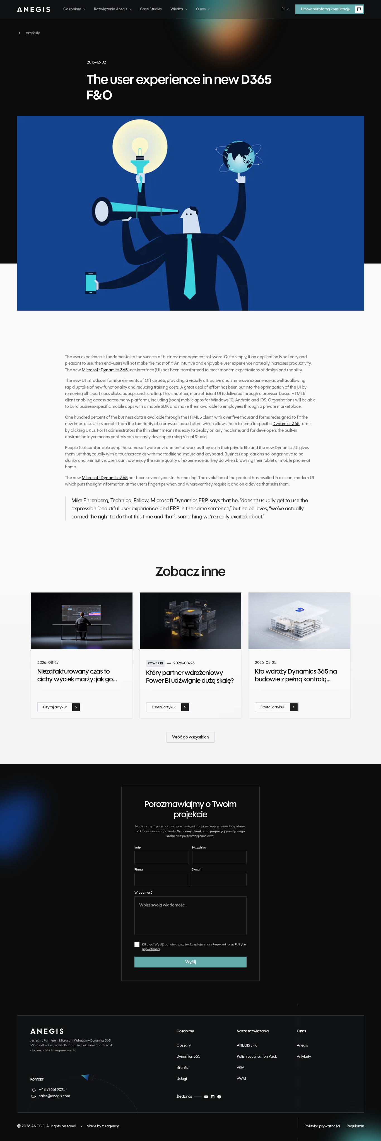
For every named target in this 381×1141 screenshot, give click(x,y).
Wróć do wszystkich (185, 735)
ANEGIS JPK (247, 1045)
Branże (182, 1067)
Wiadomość (143, 892)
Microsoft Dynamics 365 (105, 370)
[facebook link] (219, 1096)
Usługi (182, 1078)
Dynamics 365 (286, 424)
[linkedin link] (213, 1096)
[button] (74, 9)
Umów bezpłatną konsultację (320, 7)
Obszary (184, 1045)
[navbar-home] (33, 9)
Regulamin (220, 944)
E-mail (196, 869)
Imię (137, 847)
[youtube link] (206, 1096)
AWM (241, 1078)
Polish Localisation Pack (257, 1056)
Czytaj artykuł (50, 705)
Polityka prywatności (322, 1126)
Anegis (302, 1045)
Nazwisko (199, 847)
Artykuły (304, 1056)
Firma (138, 869)
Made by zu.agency (102, 1126)
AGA (240, 1067)
